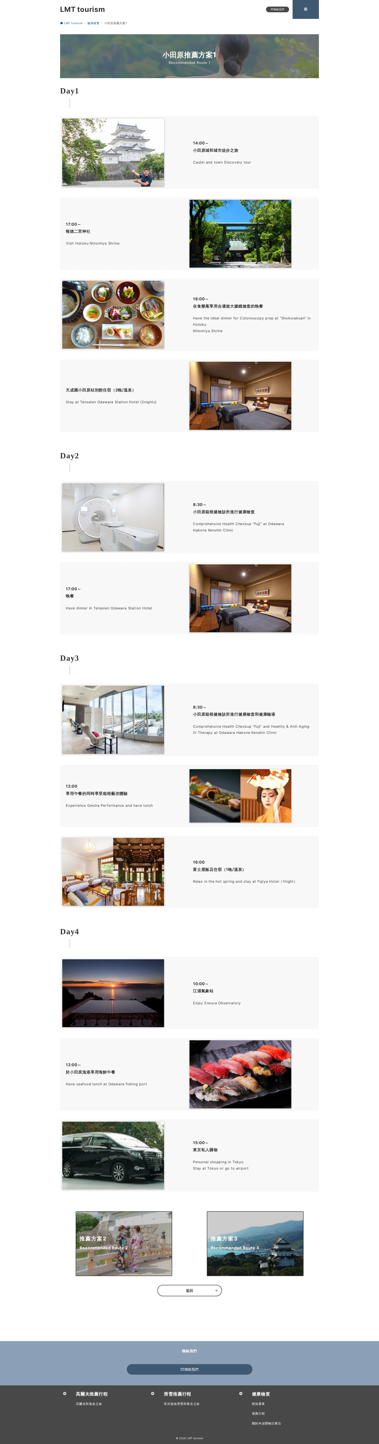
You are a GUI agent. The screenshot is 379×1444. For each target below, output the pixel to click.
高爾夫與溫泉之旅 (89, 1404)
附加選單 (258, 1404)
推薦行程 (258, 1413)
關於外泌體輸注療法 (266, 1423)
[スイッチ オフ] (306, 9)
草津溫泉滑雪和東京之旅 (182, 1404)
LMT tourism (82, 9)
